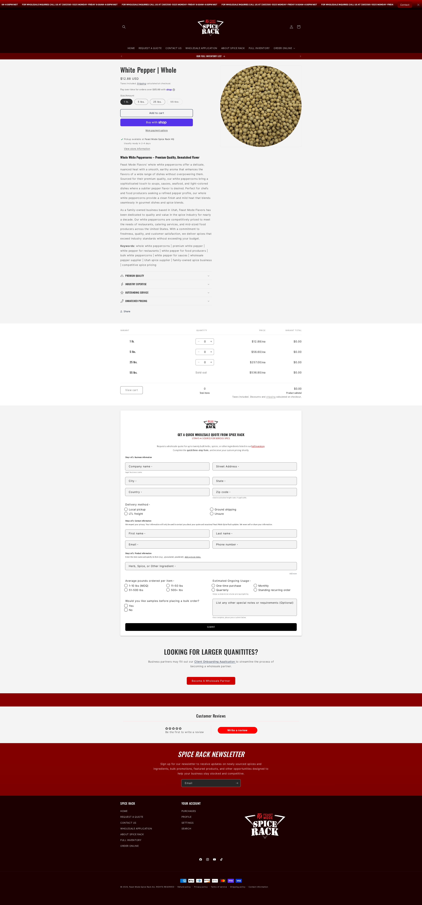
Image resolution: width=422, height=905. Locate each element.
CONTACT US (128, 822)
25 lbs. (157, 101)
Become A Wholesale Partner (211, 680)
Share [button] (127, 311)
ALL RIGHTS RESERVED (163, 887)
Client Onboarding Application (215, 661)
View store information (137, 148)
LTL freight (136, 513)
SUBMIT (211, 627)
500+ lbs (177, 590)
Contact (404, 4)
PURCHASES (188, 811)
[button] (124, 27)
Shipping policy (237, 887)
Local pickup (137, 509)
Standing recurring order (274, 590)
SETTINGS (187, 822)
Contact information (258, 887)
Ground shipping (225, 509)
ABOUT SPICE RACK (132, 834)
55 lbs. (176, 102)
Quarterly (222, 590)
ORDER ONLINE (129, 845)
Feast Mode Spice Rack (140, 887)
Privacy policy (201, 887)
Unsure (219, 513)
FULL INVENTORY (130, 840)
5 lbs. (141, 101)
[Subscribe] (237, 783)
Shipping (141, 83)
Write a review (237, 730)
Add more (293, 574)
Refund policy (184, 887)
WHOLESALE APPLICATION (136, 828)
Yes (131, 605)
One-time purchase (228, 585)
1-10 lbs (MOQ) (139, 585)
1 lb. (126, 101)
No (131, 610)
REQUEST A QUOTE (131, 816)
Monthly (263, 585)
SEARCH (186, 828)
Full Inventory (257, 446)
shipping (270, 396)
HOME (123, 811)
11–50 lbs (177, 585)
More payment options (157, 130)
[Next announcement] (300, 56)
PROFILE (186, 816)
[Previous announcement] (121, 56)
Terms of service (219, 887)
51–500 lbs (136, 590)
